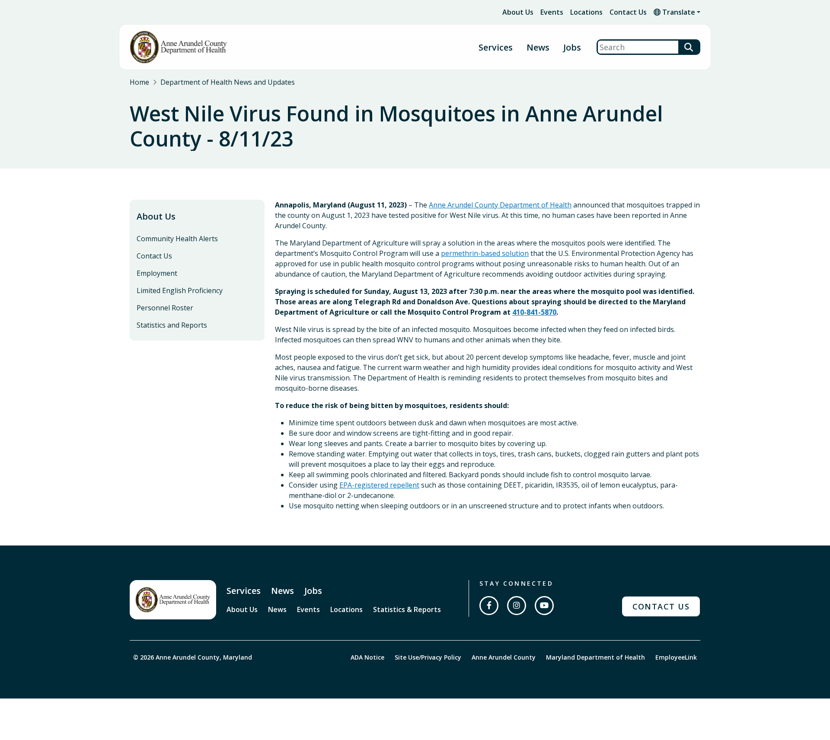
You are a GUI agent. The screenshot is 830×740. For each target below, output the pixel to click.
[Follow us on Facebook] (488, 605)
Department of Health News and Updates (227, 82)
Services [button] (496, 47)
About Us (517, 12)
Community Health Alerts (177, 238)
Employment (157, 273)
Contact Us (628, 12)
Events (551, 12)
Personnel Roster (165, 308)
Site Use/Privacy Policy (428, 657)
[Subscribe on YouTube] (544, 605)
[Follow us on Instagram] (516, 605)
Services (244, 590)
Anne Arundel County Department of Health (500, 205)
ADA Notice (367, 657)
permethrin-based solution (485, 253)
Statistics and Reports (172, 325)
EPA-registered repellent (379, 485)
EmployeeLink (676, 657)
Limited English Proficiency (180, 290)
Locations (586, 12)
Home (139, 82)
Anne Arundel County (504, 657)
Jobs (572, 47)
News (538, 47)
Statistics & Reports (407, 609)
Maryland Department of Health (595, 657)
